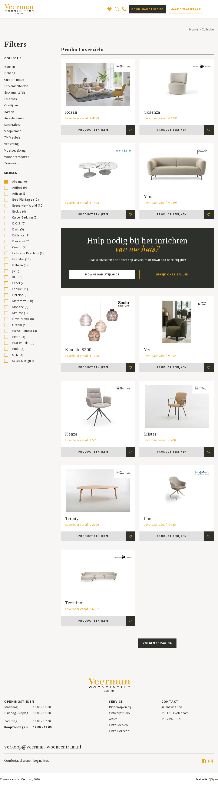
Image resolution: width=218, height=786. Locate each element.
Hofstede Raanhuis (28, 253)
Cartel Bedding (25, 217)
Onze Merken (118, 725)
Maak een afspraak (186, 9)
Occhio (19, 325)
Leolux (20, 289)
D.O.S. (18, 223)
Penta (18, 337)
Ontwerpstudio (119, 713)
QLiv (17, 355)
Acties (113, 719)
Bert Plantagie (25, 199)
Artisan (19, 193)
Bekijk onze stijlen (172, 274)
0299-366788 (174, 719)
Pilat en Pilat (23, 343)
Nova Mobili (23, 319)
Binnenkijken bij (120, 707)
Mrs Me (20, 313)
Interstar (21, 259)
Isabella (20, 265)
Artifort (19, 187)
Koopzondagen (16, 727)
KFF (17, 277)
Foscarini (21, 241)
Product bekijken (93, 130)
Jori (17, 271)
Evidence (20, 235)
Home (193, 29)
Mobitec (20, 307)
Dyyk (18, 229)
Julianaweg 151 (171, 707)
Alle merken (20, 181)
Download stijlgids (147, 9)
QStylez (213, 779)
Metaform (22, 301)
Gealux (19, 247)
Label (18, 283)
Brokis (19, 211)
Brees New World (27, 205)
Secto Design (24, 361)
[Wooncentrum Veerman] (19, 9)
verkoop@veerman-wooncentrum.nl (42, 747)
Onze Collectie (119, 731)
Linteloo (20, 295)
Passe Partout (24, 331)
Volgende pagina (157, 643)
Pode (18, 349)
